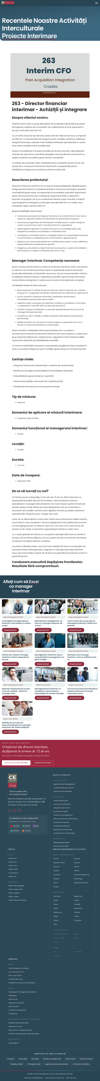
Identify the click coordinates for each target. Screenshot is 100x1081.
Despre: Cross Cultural (43, 685)
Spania (56, 920)
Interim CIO (12, 876)
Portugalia (77, 920)
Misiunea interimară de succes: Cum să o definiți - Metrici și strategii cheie (16, 691)
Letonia (76, 867)
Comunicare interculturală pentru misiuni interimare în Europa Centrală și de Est (82, 691)
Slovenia (77, 859)
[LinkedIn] (10, 811)
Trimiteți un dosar (42, 763)
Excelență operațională (61, 826)
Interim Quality (14, 897)
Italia (55, 924)
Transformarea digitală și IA (63, 815)
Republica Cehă (59, 863)
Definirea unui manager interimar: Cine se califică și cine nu (81, 657)
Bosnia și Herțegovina (81, 875)
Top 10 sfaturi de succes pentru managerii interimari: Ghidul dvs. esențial (82, 623)
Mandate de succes (16, 979)
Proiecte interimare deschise (19, 1023)
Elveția (56, 904)
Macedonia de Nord (81, 883)
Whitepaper (13, 996)
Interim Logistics (14, 893)
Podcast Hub (13, 1014)
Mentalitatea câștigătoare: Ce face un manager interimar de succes (48, 623)
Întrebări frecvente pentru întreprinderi (22, 983)
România (57, 875)
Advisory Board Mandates (63, 791)
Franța (56, 908)
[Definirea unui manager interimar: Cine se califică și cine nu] (82, 640)
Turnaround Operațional (62, 804)
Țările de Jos (58, 912)
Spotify (27, 826)
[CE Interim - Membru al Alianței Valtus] (27, 781)
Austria (56, 900)
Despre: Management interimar (13, 617)
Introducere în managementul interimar (22, 992)
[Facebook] (19, 811)
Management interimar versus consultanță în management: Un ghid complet (49, 657)
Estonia (76, 871)
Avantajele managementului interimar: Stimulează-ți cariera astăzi (16, 623)
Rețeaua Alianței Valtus (61, 842)
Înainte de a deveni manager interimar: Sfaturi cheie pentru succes (15, 657)
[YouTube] (15, 811)
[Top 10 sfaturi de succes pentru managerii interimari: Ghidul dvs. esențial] (82, 606)
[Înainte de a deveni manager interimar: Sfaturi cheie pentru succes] (17, 640)
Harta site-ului (71, 1078)
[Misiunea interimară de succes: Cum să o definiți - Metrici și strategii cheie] (17, 674)
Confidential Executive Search (64, 788)
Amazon (16, 831)
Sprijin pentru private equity (63, 830)
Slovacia (56, 867)
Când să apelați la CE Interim (19, 968)
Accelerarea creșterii (61, 811)
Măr (37, 826)
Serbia (56, 883)
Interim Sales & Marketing (17, 900)
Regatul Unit (78, 896)
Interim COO (13, 866)
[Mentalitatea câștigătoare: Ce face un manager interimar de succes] (50, 606)
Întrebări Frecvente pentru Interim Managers (24, 1034)
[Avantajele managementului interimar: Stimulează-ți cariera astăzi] (17, 606)
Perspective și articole (16, 1003)
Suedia (76, 900)
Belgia (56, 916)
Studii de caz (13, 999)
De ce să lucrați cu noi (16, 972)
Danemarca (78, 908)
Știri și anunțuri (13, 1006)
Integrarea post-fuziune (62, 808)
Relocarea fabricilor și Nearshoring (65, 819)
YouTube (16, 826)
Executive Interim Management (64, 784)
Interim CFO (13, 862)
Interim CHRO (13, 869)
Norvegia (77, 904)
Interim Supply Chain (16, 889)
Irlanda (76, 916)
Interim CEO (13, 858)
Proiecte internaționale (61, 822)
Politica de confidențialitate (33, 1078)
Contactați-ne (14, 1043)
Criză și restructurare (61, 801)
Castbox (28, 831)
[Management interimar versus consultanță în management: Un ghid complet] (50, 640)
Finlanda (77, 912)
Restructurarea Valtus (61, 846)
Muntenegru (78, 879)
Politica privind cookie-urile (54, 1078)
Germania (57, 896)
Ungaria (56, 871)
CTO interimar (13, 873)
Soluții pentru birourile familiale (64, 833)
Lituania (76, 863)
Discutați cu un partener (16, 763)
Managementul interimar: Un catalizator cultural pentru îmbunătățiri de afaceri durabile (49, 691)
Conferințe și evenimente (17, 1010)
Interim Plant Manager (16, 886)
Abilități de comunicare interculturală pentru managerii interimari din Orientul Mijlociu (16, 725)
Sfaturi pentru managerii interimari (20, 1030)
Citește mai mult (10, 630)
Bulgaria (56, 879)
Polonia (56, 859)
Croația (56, 887)
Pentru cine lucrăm (15, 976)
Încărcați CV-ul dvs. (15, 1026)
